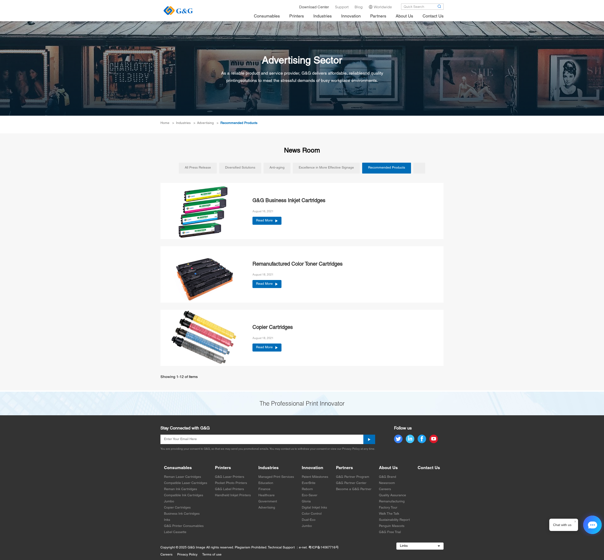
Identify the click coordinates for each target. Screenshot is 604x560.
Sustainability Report (394, 520)
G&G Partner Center (351, 483)
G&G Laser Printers (229, 477)
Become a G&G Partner (353, 489)
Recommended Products (238, 123)
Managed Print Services (276, 477)
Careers (385, 489)
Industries (183, 123)
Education (265, 483)
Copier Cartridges (177, 507)
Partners (344, 468)
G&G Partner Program (352, 477)
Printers (223, 468)
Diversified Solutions (240, 167)
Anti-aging (277, 167)
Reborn (307, 489)
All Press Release (198, 167)
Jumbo (169, 501)
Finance (264, 489)
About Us (388, 468)
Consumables (178, 468)
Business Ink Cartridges (182, 513)
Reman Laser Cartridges (182, 477)
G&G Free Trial (390, 532)
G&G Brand (387, 477)
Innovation (312, 468)
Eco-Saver (309, 495)
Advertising (205, 123)
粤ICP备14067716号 (323, 547)
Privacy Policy (187, 554)
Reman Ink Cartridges (180, 489)
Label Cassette (175, 532)
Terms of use (212, 554)
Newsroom (387, 483)
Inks (167, 520)
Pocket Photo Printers (231, 483)
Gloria (306, 501)
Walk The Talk (389, 513)
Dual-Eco (308, 520)
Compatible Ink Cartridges (183, 495)
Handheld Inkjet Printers (233, 495)
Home (164, 123)
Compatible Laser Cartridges (185, 483)
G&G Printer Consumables (184, 526)
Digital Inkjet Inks (314, 507)
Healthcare (266, 495)
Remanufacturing (392, 501)
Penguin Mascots (391, 526)
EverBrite (308, 483)
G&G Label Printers (229, 489)
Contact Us (429, 468)
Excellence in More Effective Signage (326, 167)
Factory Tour (388, 507)
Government (267, 501)
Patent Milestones (315, 477)
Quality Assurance (392, 495)
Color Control (312, 513)
